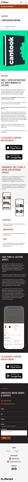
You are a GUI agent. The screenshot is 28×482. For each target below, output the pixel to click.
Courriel (2, 419)
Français (8, 451)
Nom (2, 414)
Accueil (1, 26)
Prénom (2, 409)
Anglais (16, 451)
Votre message (4, 429)
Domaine (2, 424)
